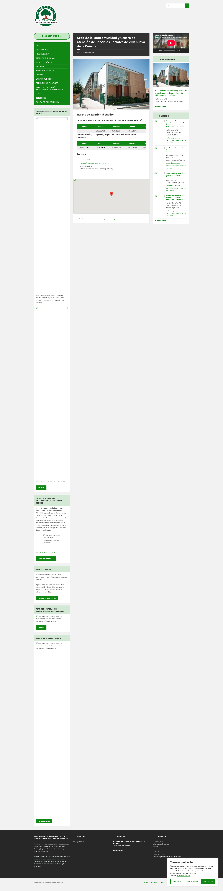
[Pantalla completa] (186, 51)
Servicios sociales (98, 219)
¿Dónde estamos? (89, 52)
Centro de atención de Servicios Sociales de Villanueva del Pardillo (175, 198)
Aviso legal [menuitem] (153, 882)
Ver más (41, 487)
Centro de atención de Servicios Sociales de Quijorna (175, 150)
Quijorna (43, 849)
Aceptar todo (208, 881)
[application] (171, 43)
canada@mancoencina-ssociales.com (95, 163)
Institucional (127, 845)
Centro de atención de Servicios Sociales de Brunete (175, 175)
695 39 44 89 (43, 552)
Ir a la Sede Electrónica (47, 598)
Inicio (78, 52)
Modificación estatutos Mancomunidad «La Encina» (129, 842)
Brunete (36, 849)
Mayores (88, 219)
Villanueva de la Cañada (55, 849)
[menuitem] (52, 46)
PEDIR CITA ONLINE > (51, 36)
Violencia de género (112, 219)
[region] (192, 872)
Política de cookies (183, 876)
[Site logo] (46, 28)
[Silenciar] (182, 51)
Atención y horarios (45, 558)
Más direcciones (161, 106)
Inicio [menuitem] (146, 882)
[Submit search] (187, 5)
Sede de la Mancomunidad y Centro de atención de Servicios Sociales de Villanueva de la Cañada (171, 93)
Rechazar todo (192, 881)
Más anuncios (118, 850)
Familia (81, 219)
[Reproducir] (156, 51)
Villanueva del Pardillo (41, 851)
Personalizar (177, 881)
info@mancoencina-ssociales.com (169, 857)
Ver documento (44, 821)
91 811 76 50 (85, 159)
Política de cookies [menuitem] (165, 882)
